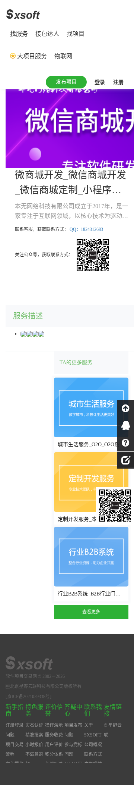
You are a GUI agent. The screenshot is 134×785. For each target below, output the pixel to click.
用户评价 (54, 744)
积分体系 (54, 754)
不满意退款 (34, 759)
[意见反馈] (125, 459)
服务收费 (54, 735)
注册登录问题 (14, 730)
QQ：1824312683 (86, 229)
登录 (100, 82)
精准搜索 (34, 735)
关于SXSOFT (92, 730)
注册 (118, 82)
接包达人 (47, 34)
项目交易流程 (14, 749)
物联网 (63, 56)
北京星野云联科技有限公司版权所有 (44, 686)
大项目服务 (32, 56)
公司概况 (93, 744)
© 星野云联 (113, 730)
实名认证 (34, 725)
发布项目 (66, 82)
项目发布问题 (73, 730)
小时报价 (34, 744)
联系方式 (93, 754)
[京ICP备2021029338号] (28, 696)
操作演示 (54, 725)
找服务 (19, 34)
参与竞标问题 (73, 749)
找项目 (75, 34)
